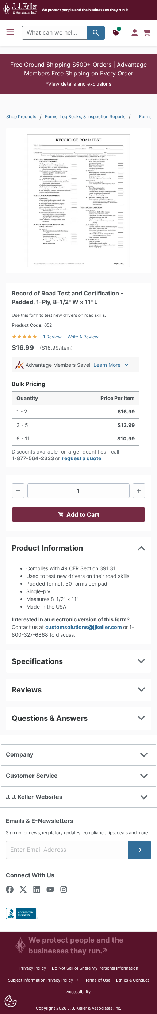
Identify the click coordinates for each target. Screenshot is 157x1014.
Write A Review (83, 336)
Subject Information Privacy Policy (43, 980)
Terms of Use (97, 980)
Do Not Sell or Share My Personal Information (95, 968)
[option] (78, 200)
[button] (78, 74)
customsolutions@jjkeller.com (84, 627)
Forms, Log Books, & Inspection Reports (85, 116)
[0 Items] (146, 32)
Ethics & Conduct (132, 980)
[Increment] (139, 490)
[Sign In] (134, 33)
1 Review (52, 336)
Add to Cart (82, 514)
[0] (146, 32)
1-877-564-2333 (33, 458)
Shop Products (21, 116)
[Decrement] (18, 490)
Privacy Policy (32, 968)
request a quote (81, 458)
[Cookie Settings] (10, 1001)
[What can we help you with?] (96, 33)
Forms (145, 116)
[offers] (116, 33)
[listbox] (78, 200)
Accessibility (78, 991)
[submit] (139, 850)
